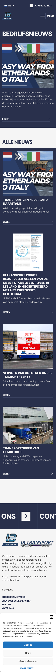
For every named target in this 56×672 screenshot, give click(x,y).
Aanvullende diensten (16, 600)
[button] (51, 617)
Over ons (8, 608)
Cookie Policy (26, 668)
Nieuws (6, 604)
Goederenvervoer (14, 597)
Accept (28, 644)
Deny (28, 653)
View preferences (28, 661)
